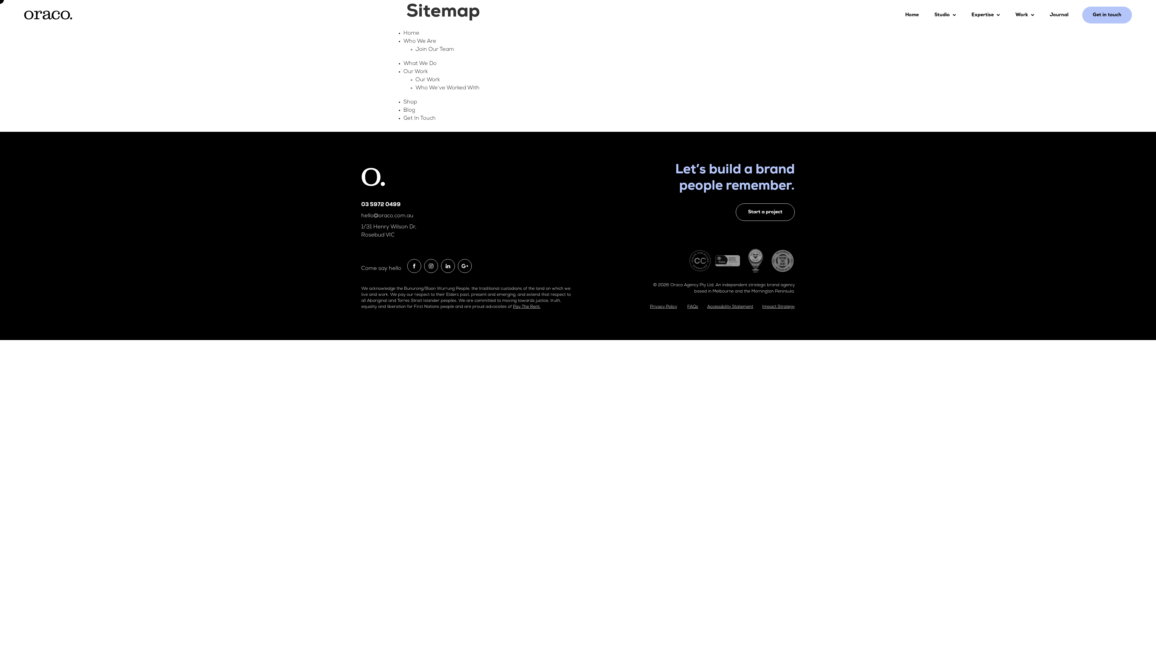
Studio (942, 15)
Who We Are (419, 41)
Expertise (982, 15)
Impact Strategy (778, 307)
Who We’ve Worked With (447, 88)
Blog (409, 110)
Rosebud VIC (378, 235)
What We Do (420, 64)
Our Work (415, 72)
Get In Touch (419, 118)
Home (912, 15)
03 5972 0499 (381, 205)
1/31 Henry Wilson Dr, (388, 227)
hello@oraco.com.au (387, 216)
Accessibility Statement (730, 307)
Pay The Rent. (526, 307)
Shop (410, 102)
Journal (1059, 15)
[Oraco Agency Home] (48, 15)
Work (1021, 15)
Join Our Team (434, 49)
